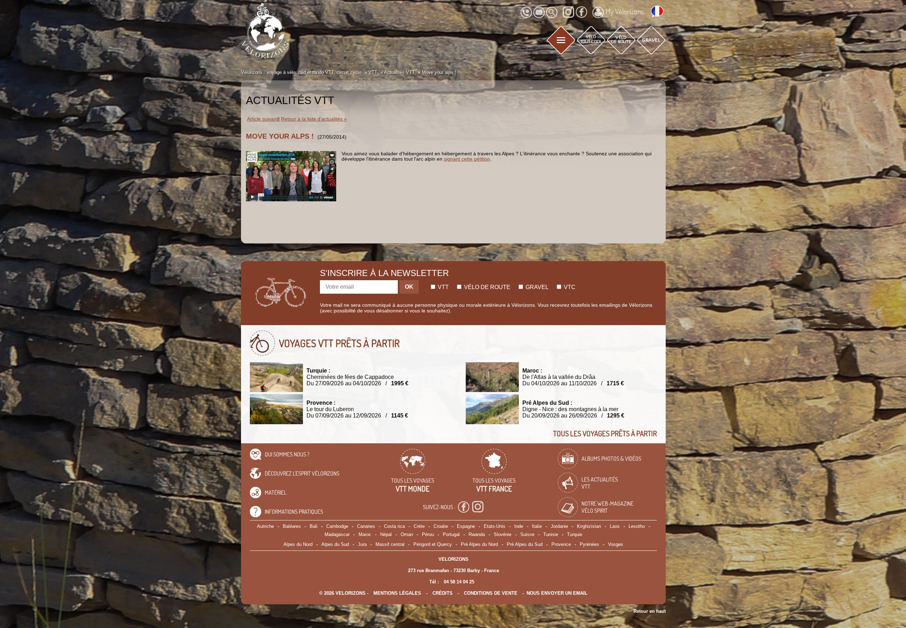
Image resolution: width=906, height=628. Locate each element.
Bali (313, 526)
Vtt (442, 287)
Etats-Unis (494, 526)
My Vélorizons (625, 11)
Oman (407, 534)
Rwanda (477, 534)
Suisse (527, 534)
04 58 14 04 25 (459, 581)
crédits (442, 593)
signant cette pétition (467, 159)
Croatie (441, 526)
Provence (561, 544)
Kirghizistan (589, 526)
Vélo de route (486, 287)
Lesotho (637, 526)
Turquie (574, 534)
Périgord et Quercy (432, 544)
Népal (386, 534)
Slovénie (502, 534)
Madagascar (337, 534)
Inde (518, 526)
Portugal (451, 534)
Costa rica (394, 526)
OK (409, 287)
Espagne (466, 526)
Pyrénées (589, 544)
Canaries (366, 526)
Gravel (536, 287)
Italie (537, 526)
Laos (615, 526)
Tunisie (550, 534)
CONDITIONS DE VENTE (490, 593)
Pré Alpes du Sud (525, 544)
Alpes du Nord (297, 544)
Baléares (292, 526)
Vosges (615, 544)
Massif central (390, 544)
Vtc (568, 287)
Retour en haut (649, 611)
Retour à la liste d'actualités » (314, 119)
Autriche (265, 526)
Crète (419, 526)
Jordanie (559, 526)
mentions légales (397, 593)
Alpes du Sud (335, 544)
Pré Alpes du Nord (479, 544)
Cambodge (337, 526)
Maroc (365, 534)
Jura (362, 544)
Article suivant (262, 119)
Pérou (428, 534)
